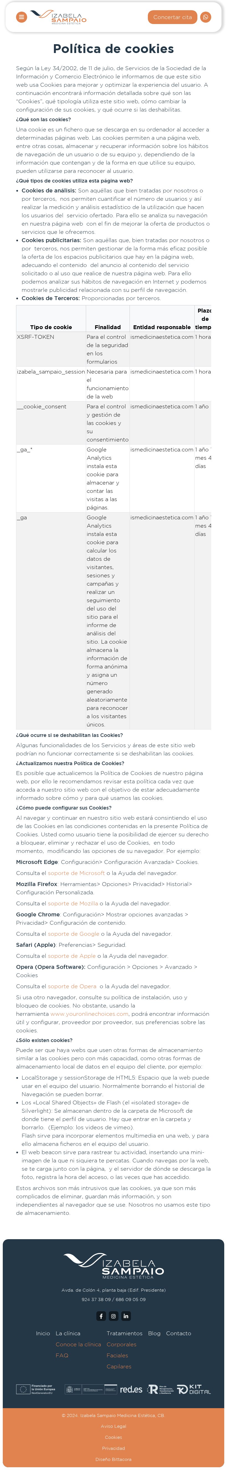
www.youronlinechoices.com (89, 1014)
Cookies (113, 1437)
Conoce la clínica (78, 1344)
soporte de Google (73, 934)
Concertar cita (172, 17)
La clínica (68, 1333)
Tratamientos (125, 1333)
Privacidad (113, 1448)
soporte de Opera (72, 986)
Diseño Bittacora (113, 1459)
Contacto (178, 1333)
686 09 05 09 (131, 1299)
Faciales (117, 1355)
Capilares (119, 1366)
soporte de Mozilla (73, 903)
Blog (154, 1333)
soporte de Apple (72, 956)
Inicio (43, 1333)
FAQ (62, 1355)
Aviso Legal (113, 1426)
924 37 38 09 (96, 1299)
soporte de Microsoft (76, 873)
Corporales (121, 1344)
